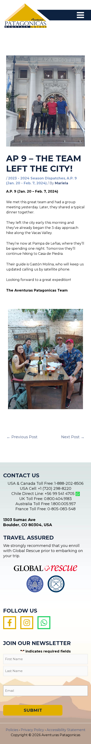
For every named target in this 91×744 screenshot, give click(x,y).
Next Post (72, 437)
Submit (33, 710)
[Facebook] (9, 622)
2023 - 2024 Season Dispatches (36, 178)
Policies (12, 730)
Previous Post (22, 437)
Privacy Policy (32, 730)
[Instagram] (26, 622)
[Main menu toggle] (80, 15)
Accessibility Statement (66, 730)
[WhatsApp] (43, 622)
